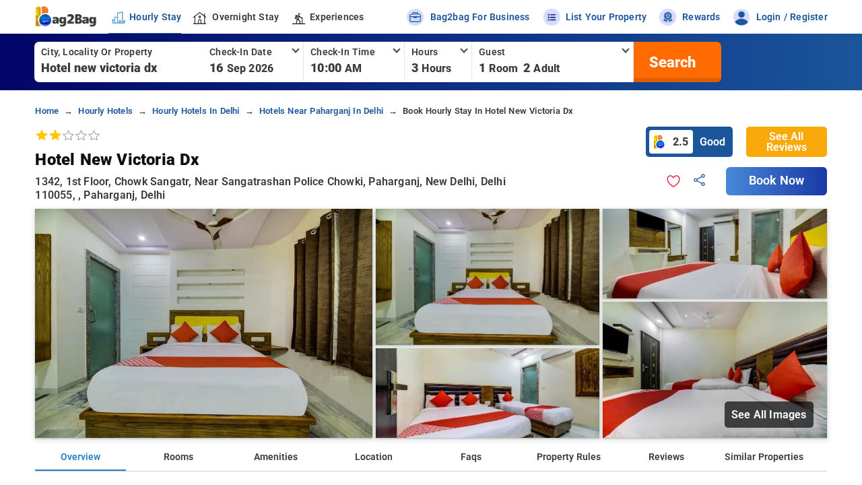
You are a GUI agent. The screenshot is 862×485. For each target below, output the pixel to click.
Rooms (178, 457)
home (47, 111)
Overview (80, 457)
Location (374, 457)
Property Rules (569, 457)
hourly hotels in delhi (195, 111)
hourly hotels (105, 111)
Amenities (276, 457)
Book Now (776, 180)
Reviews (666, 457)
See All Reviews (786, 142)
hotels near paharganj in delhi (321, 111)
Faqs (471, 457)
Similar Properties (764, 457)
